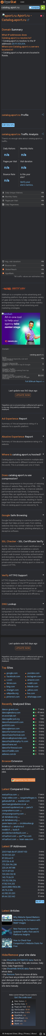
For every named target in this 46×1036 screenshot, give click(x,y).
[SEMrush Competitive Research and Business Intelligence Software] (13, 289)
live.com (31, 693)
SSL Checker (23, 541)
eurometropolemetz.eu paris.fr (17, 807)
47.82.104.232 (8, 884)
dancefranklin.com (10, 751)
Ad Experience (23, 418)
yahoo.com (32, 690)
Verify (23, 575)
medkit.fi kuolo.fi (10, 829)
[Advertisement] (23, 84)
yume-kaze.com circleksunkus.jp (18, 823)
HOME (22, 2)
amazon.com (33, 680)
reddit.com (32, 683)
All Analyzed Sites (9, 1033)
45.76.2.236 (7, 890)
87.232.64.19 (7, 858)
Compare (35, 7)
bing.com (11, 686)
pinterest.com (13, 697)
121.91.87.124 (8, 871)
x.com (9, 680)
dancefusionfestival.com (13, 735)
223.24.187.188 (8, 868)
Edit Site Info (8, 125)
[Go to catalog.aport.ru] (28, 20)
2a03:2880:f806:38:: (11, 887)
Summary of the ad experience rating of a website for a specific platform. (20, 425)
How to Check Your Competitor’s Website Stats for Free (28, 943)
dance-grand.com (10, 709)
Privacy (27, 1033)
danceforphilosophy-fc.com (15, 741)
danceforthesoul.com (12, 748)
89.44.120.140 (8, 896)
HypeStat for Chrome (25, 780)
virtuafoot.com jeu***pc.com (16, 836)
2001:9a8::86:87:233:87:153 (14, 852)
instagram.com (34, 676)
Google (23, 515)
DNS (23, 604)
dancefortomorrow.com (13, 732)
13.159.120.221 (8, 855)
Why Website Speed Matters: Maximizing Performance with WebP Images (26, 920)
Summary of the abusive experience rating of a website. (22, 442)
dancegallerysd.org (11, 719)
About (34, 1033)
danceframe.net (9, 744)
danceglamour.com (11, 728)
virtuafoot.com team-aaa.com (17, 839)
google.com (12, 673)
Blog (20, 1033)
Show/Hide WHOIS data (18, 968)
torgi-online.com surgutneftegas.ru (19, 798)
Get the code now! (23, 997)
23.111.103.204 (18, 44)
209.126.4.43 (8, 861)
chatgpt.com (13, 690)
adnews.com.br (9, 754)
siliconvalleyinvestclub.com (14, 738)
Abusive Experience (23, 436)
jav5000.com (8, 725)
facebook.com (13, 676)
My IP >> (40, 902)
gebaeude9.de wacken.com (16, 801)
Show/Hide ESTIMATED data (20, 960)
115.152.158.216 (9, 880)
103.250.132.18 (8, 874)
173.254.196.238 (9, 864)
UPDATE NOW (23, 395)
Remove (11, 974)
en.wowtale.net (9, 716)
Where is (23, 454)
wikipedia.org (12, 693)
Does (23, 477)
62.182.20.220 (8, 893)
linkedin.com (32, 686)
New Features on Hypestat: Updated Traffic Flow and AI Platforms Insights (26, 932)
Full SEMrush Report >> (34, 381)
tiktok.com (11, 683)
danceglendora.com (11, 712)
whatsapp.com (34, 697)
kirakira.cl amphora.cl (13, 826)
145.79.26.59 (8, 877)
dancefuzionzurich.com (12, 722)
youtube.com (33, 673)
